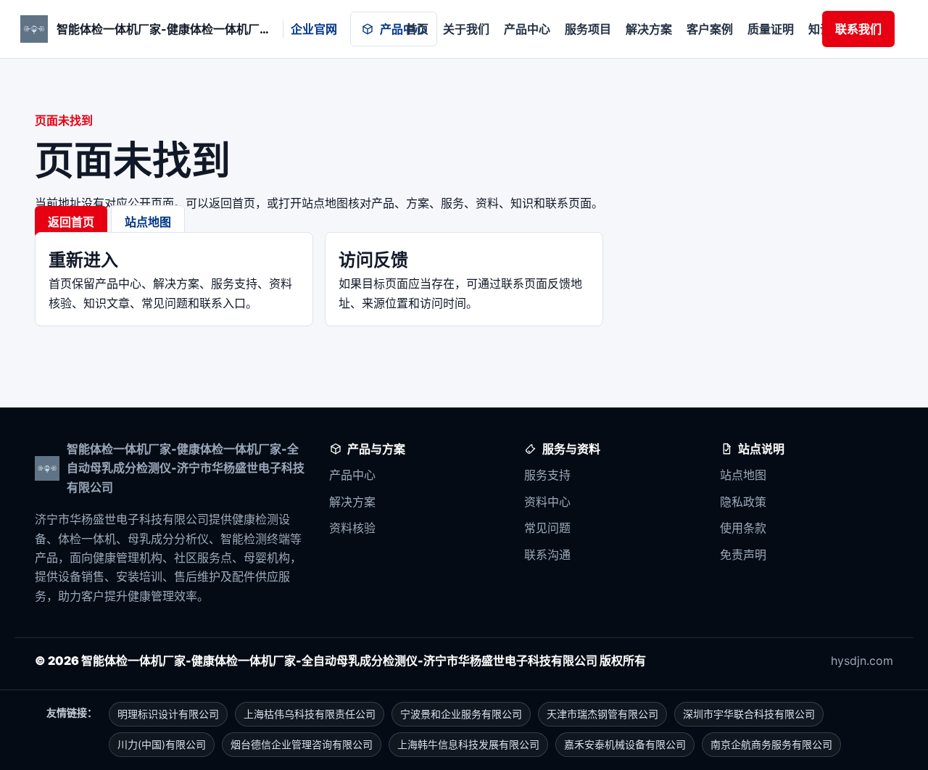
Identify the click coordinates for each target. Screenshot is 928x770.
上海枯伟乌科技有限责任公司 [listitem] (310, 714)
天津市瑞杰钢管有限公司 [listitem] (602, 714)
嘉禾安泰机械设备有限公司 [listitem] (625, 744)
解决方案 (649, 29)
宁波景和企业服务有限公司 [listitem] (461, 714)
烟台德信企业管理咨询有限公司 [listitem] (302, 744)
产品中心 (403, 29)
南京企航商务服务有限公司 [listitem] (771, 744)
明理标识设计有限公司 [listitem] (168, 714)
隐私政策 (743, 501)
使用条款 (743, 528)
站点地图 (148, 222)
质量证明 (770, 29)
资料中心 (547, 501)
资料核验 (352, 528)
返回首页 (71, 222)
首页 (416, 29)
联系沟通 (547, 554)
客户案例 (710, 29)
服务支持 (547, 475)
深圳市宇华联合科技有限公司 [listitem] (749, 714)
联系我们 (858, 29)
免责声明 (743, 554)
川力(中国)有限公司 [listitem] (161, 744)
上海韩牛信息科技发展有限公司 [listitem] (468, 744)
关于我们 (466, 29)
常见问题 (547, 528)
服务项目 (588, 29)
